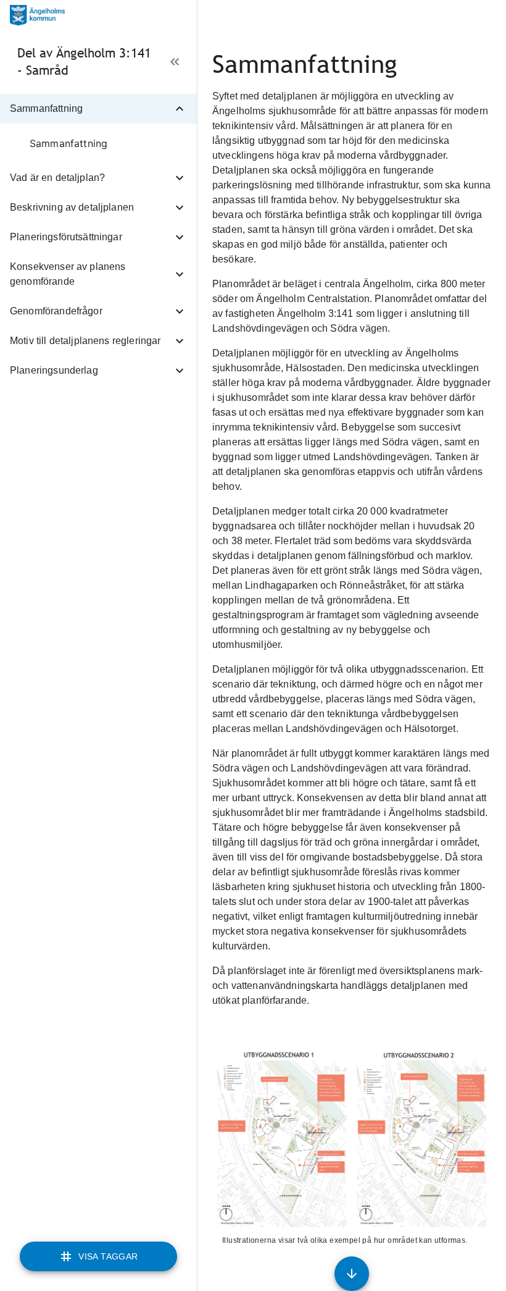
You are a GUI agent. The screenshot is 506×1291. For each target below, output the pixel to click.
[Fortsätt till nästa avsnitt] (351, 1273)
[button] (98, 109)
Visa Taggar (108, 1256)
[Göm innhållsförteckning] (174, 61)
